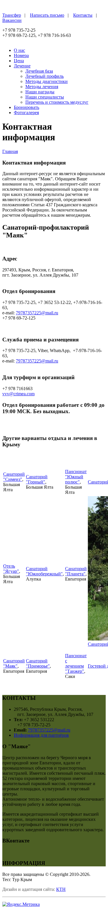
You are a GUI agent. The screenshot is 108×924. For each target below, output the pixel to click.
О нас (19, 50)
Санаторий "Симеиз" (14, 477)
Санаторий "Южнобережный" (44, 571)
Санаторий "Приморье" (38, 663)
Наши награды (39, 91)
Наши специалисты (44, 97)
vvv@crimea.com (18, 393)
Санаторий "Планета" (76, 571)
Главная (10, 151)
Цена (19, 60)
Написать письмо (47, 15)
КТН (61, 889)
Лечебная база (39, 71)
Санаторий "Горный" (37, 479)
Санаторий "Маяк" (14, 663)
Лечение (22, 65)
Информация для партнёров (41, 735)
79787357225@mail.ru (37, 312)
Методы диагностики (46, 81)
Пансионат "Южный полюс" (76, 476)
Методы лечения (41, 86)
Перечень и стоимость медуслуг (56, 102)
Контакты (82, 15)
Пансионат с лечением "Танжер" (76, 663)
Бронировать (26, 107)
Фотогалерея (26, 112)
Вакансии (12, 20)
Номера (21, 55)
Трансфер (11, 15)
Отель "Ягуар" (11, 569)
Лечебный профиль (44, 76)
